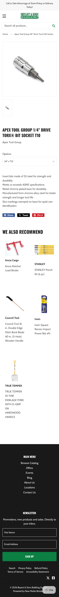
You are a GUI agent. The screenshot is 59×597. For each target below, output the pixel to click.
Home (5, 34)
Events (29, 472)
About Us (29, 482)
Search (12, 568)
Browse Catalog (29, 463)
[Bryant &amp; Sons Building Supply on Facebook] (53, 578)
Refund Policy (41, 568)
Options (6, 154)
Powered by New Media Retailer (28, 591)
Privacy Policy (24, 568)
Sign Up (29, 556)
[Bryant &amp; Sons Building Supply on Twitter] (48, 578)
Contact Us (29, 492)
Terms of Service (15, 571)
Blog (29, 477)
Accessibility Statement (37, 571)
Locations (29, 487)
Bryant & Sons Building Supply (32, 587)
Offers (29, 468)
